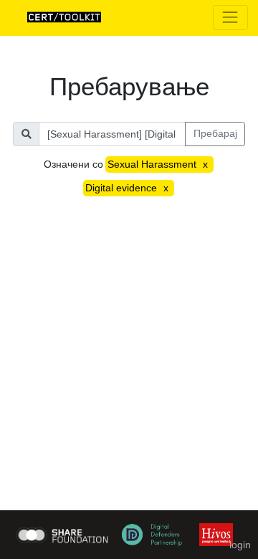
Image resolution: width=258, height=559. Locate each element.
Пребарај (215, 133)
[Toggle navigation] (230, 17)
